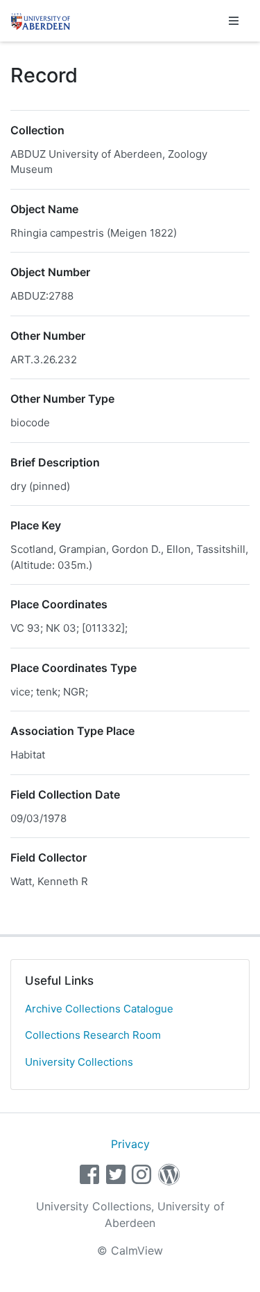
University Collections (79, 1061)
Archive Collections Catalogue (99, 1008)
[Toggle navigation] (233, 21)
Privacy (130, 1144)
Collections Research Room (93, 1034)
